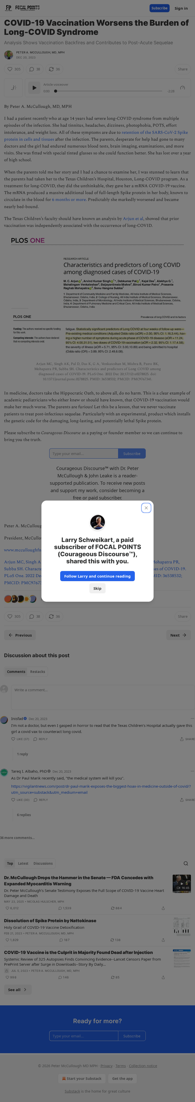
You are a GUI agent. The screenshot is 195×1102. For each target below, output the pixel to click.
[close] (146, 508)
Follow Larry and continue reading (97, 576)
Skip (97, 588)
